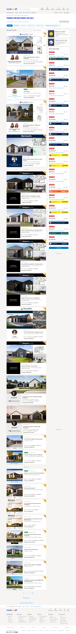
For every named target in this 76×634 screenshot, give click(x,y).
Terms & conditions (53, 630)
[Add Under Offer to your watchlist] (44, 68)
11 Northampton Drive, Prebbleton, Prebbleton (58, 95)
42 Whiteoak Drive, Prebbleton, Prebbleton (57, 56)
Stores (9, 617)
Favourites (60, 610)
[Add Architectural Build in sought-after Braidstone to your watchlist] (44, 407)
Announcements (63, 617)
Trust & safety (62, 619)
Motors (30, 614)
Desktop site (24, 630)
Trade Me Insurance (10, 627)
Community (62, 614)
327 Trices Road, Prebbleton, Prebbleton (56, 131)
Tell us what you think (37, 606)
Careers (33, 630)
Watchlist (55, 610)
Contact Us (67, 630)
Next (33, 593)
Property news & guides (22, 616)
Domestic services (53, 617)
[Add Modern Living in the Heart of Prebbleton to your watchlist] (44, 470)
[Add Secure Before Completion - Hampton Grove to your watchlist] (44, 241)
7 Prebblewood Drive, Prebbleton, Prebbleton (57, 209)
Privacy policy (46, 630)
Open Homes (21, 619)
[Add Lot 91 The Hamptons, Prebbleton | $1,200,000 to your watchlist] (44, 102)
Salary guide (41, 621)
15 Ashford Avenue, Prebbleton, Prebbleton (57, 77)
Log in (67, 9)
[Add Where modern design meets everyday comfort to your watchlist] (44, 136)
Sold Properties (21, 617)
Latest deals (10, 616)
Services (51, 614)
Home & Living (10, 621)
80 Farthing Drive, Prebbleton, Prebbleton (57, 163)
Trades (51, 616)
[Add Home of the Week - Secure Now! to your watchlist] (44, 343)
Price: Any (23, 25)
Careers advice (41, 617)
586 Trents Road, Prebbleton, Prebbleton (56, 199)
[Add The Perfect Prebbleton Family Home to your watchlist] (44, 437)
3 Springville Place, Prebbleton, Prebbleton (57, 230)
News (37, 630)
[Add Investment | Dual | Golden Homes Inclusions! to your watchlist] (44, 532)
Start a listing (50, 610)
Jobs (40, 614)
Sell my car (31, 621)
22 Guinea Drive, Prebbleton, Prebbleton (56, 121)
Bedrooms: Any (31, 25)
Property (20, 614)
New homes (28, 12)
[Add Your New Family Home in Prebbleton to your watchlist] (44, 452)
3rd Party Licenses (63, 620)
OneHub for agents (22, 620)
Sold (24, 12)
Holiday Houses (55, 627)
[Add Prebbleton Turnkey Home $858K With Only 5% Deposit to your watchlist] (44, 578)
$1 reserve (10, 620)
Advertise (41, 630)
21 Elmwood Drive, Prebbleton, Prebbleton (57, 241)
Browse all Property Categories (26, 602)
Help (61, 616)
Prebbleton (16, 25)
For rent (20, 12)
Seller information (63, 621)
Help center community (64, 623)
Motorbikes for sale (32, 617)
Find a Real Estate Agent (23, 621)
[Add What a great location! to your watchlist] (44, 486)
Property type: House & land (51, 25)
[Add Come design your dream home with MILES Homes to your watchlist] (44, 516)
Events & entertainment (54, 619)
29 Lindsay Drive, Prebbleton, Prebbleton (56, 152)
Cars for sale (31, 616)
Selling (56, 12)
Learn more (27, 606)
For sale (16, 12)
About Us (29, 630)
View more (58, 248)
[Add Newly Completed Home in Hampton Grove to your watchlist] (44, 207)
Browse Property (10, 12)
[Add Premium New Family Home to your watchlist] (44, 547)
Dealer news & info (32, 620)
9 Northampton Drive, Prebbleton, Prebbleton (57, 87)
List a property (66, 12)
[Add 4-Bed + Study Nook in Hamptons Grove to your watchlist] (44, 309)
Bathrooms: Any (40, 25)
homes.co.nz (22, 627)
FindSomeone (67, 627)
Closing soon (10, 619)
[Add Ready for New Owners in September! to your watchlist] (44, 275)
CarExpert (44, 627)
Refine (9, 25)
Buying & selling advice (33, 619)
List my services (52, 621)
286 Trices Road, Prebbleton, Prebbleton (56, 103)
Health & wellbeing (53, 620)
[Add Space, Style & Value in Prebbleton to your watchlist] (44, 562)
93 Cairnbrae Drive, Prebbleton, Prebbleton (57, 220)
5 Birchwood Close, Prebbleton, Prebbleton (57, 67)
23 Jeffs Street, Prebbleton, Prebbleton (56, 113)
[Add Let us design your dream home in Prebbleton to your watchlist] (44, 501)
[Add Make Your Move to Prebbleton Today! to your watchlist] (44, 173)
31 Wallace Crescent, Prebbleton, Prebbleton (57, 189)
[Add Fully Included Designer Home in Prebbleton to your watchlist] (44, 34)
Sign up (63, 9)
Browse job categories (43, 616)
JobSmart (41, 619)
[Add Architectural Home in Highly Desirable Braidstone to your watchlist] (44, 377)
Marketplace (10, 614)
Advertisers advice (42, 620)
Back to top (27, 598)
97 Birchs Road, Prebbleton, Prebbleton (56, 173)
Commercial (33, 12)
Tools (60, 12)
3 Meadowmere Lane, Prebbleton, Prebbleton (57, 181)
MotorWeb (33, 627)
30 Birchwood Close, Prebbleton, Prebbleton (57, 142)
